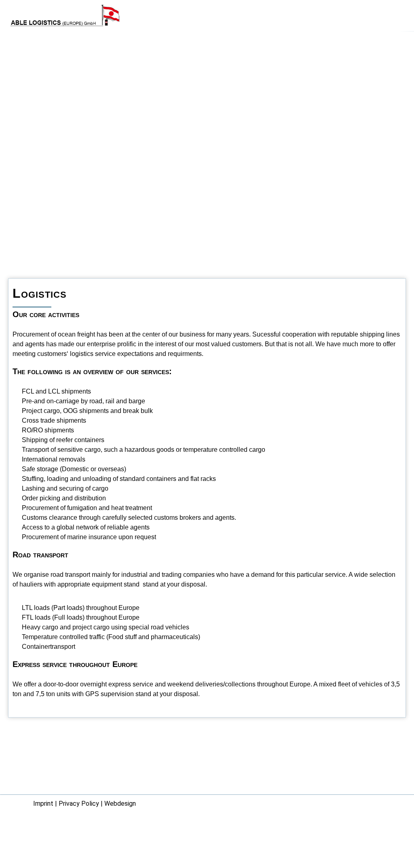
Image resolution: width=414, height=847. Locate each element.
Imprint (43, 803)
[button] (396, 16)
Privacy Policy (79, 803)
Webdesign (120, 803)
